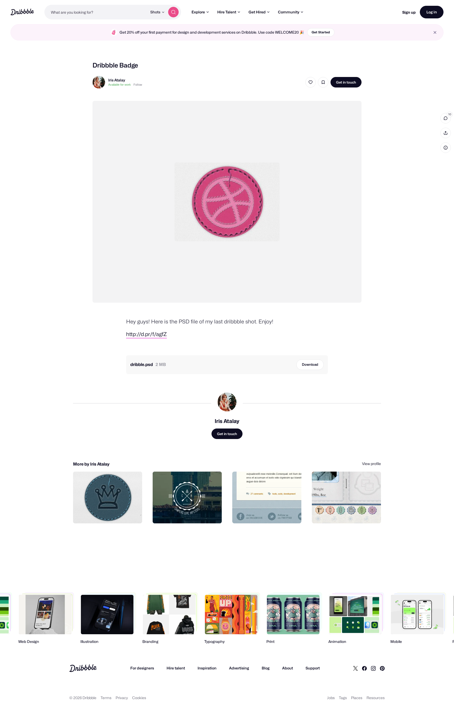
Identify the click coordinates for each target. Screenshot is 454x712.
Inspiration (207, 668)
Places (356, 697)
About (287, 668)
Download (310, 364)
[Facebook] (364, 668)
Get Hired (257, 12)
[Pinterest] (382, 668)
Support (313, 668)
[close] (435, 32)
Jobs (331, 697)
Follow (137, 84)
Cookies (139, 697)
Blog (266, 668)
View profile (371, 463)
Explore (198, 12)
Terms (106, 697)
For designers (142, 668)
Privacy (122, 697)
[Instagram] (373, 668)
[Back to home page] (22, 12)
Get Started (321, 32)
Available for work (119, 84)
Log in (431, 12)
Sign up (409, 12)
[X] (355, 668)
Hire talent (176, 668)
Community (288, 12)
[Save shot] (323, 82)
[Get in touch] (111, 513)
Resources (376, 697)
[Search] (173, 12)
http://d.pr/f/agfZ (146, 334)
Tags (343, 697)
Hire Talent (226, 12)
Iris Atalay (116, 80)
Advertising (239, 668)
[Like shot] (310, 82)
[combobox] (96, 12)
